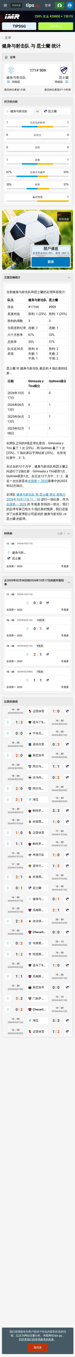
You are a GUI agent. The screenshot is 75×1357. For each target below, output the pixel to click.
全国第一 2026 (16, 504)
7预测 (40, 671)
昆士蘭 (64, 77)
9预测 (40, 645)
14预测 (40, 620)
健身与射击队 (16, 77)
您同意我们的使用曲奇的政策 (36, 1339)
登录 (48, 5)
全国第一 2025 (38, 481)
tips (33, 5)
